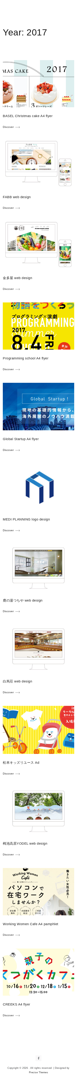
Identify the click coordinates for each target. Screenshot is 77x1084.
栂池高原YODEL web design (25, 843)
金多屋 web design (17, 278)
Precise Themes (38, 1072)
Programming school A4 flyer (25, 358)
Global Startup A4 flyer (21, 439)
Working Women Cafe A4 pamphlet (30, 924)
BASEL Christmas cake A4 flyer (28, 116)
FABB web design (17, 197)
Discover (8, 126)
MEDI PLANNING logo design (26, 519)
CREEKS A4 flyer (16, 1004)
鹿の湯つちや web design (23, 600)
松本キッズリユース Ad (21, 762)
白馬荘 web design (17, 681)
